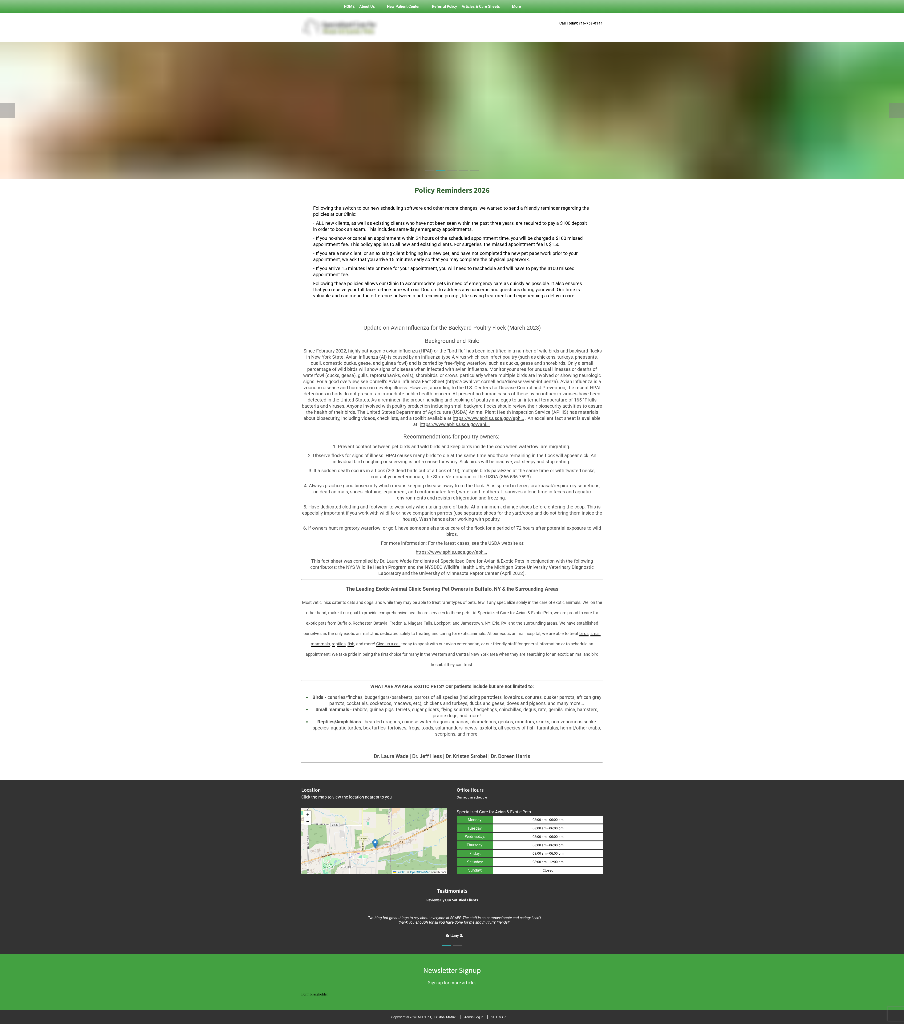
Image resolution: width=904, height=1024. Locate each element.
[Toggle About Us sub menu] (379, 6)
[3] (452, 174)
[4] (463, 174)
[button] (375, 844)
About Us (367, 6)
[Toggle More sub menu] (526, 6)
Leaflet (400, 872)
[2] (440, 174)
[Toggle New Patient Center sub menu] (424, 6)
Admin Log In (474, 1017)
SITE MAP (498, 1017)
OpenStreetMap (420, 872)
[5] (474, 174)
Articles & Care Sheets (481, 6)
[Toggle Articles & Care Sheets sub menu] (504, 6)
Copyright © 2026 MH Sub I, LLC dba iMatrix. (423, 1017)
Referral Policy (444, 6)
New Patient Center (403, 6)
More (516, 6)
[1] (429, 174)
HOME (349, 6)
